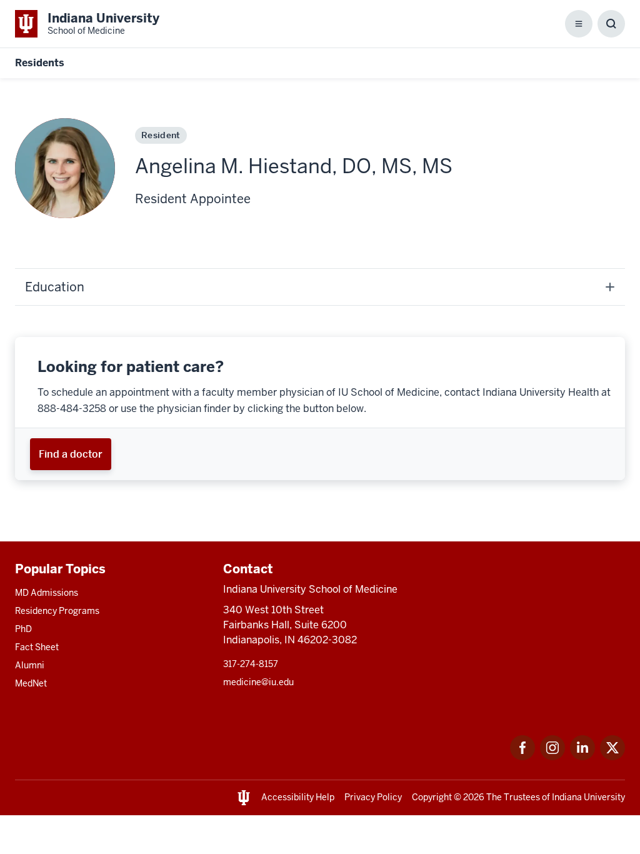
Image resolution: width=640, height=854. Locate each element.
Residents (39, 62)
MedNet (31, 683)
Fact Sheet (37, 647)
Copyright (432, 797)
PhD (23, 629)
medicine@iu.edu (258, 682)
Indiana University (588, 797)
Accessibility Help (297, 797)
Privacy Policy (373, 797)
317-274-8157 (250, 664)
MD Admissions (46, 592)
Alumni (29, 665)
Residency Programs (57, 610)
